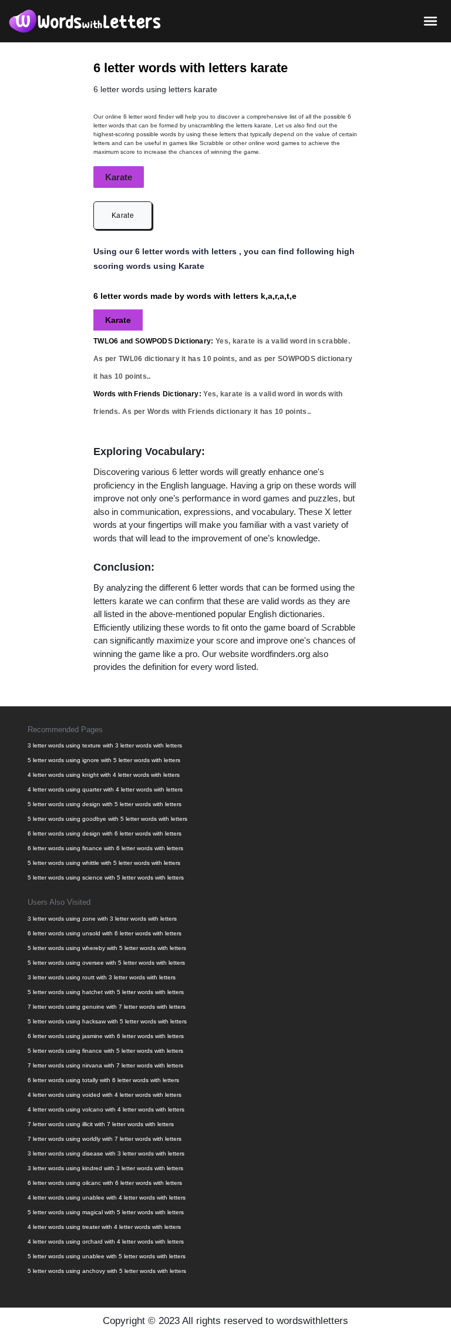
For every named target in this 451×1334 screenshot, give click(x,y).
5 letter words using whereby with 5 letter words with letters (107, 948)
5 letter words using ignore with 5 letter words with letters (104, 760)
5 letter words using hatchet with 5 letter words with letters (106, 992)
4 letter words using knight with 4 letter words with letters (104, 775)
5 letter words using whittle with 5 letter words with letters (104, 863)
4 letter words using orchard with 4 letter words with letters (106, 1241)
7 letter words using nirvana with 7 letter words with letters (105, 1065)
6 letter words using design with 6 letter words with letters (104, 833)
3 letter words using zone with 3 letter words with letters (102, 918)
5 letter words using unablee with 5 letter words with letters (107, 1256)
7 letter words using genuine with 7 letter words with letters (107, 1006)
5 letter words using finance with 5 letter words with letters (105, 1050)
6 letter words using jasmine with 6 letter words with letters (106, 1036)
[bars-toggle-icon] (430, 20)
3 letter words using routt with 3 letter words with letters (102, 977)
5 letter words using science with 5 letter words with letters (106, 877)
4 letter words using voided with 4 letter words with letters (104, 1095)
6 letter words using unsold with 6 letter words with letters (104, 933)
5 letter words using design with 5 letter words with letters (104, 804)
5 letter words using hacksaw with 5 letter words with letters (107, 1021)
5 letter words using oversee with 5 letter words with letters (106, 962)
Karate (123, 215)
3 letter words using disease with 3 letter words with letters (106, 1153)
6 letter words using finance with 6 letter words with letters (105, 848)
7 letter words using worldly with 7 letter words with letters (104, 1139)
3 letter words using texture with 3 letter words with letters (105, 745)
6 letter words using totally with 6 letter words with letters (103, 1080)
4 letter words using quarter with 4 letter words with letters (105, 789)
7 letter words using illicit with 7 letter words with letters (101, 1124)
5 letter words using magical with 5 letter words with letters (106, 1212)
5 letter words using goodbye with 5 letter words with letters (107, 819)
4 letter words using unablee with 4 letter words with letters (107, 1197)
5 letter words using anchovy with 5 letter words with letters (107, 1271)
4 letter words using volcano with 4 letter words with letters (106, 1109)
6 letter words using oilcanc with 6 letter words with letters (105, 1183)
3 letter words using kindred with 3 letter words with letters (105, 1168)
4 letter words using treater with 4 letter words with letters (104, 1227)
